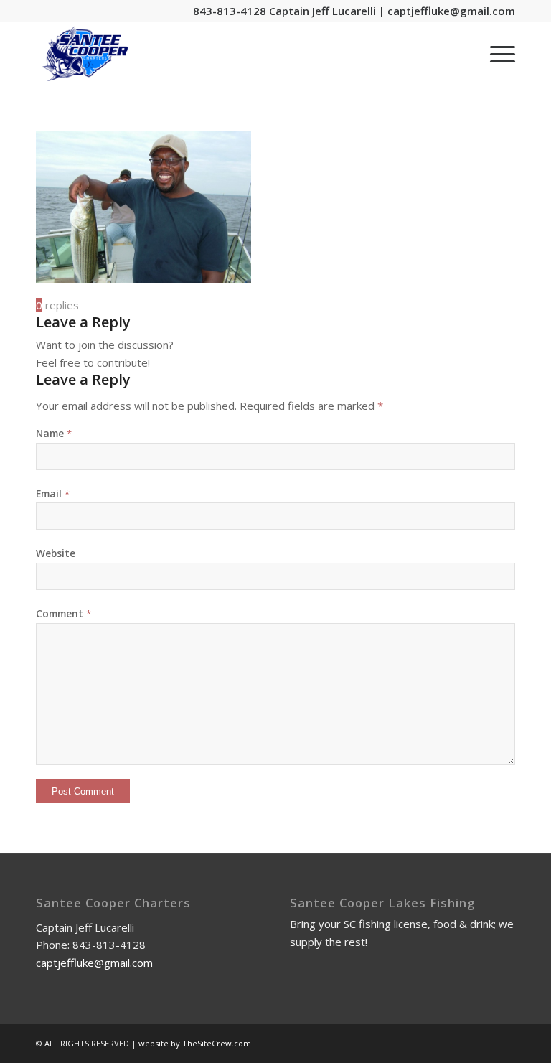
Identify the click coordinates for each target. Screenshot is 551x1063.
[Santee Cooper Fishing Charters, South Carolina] (84, 54)
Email (53, 493)
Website (55, 553)
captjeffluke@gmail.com (451, 11)
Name (54, 433)
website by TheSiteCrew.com (194, 1043)
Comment (63, 613)
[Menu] (495, 54)
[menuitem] (495, 54)
